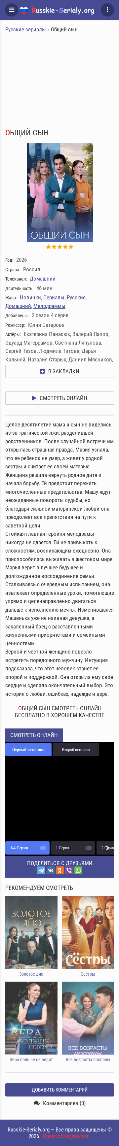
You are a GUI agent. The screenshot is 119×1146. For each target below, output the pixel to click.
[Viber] (69, 870)
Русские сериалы (25, 29)
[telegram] (41, 870)
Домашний (43, 278)
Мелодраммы (49, 306)
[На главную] (59, 10)
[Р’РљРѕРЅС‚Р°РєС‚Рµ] (51, 870)
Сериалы (53, 297)
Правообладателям (65, 1136)
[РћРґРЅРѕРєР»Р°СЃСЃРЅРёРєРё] (60, 870)
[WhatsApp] (78, 870)
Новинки (30, 297)
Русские (76, 297)
